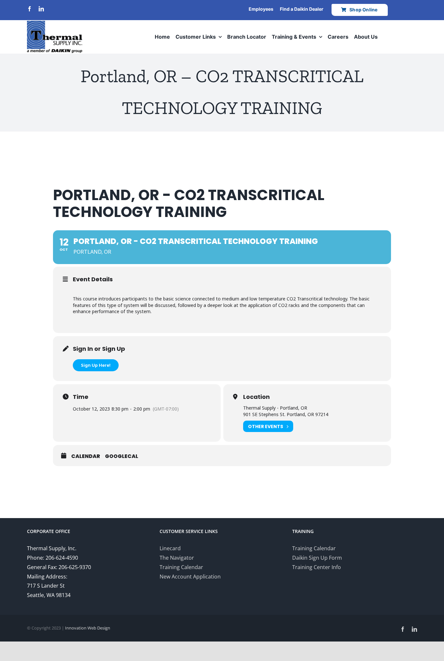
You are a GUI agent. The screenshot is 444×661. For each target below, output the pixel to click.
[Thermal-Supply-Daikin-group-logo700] (54, 23)
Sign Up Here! (96, 365)
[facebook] (29, 8)
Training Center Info (316, 567)
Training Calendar (181, 567)
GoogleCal (121, 456)
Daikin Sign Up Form (317, 557)
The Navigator (177, 557)
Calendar (85, 456)
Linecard (170, 548)
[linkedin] (41, 8)
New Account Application (190, 576)
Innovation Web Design (87, 628)
